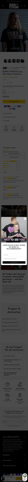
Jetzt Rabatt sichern (14, 262)
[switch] (25, 480)
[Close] (25, 219)
